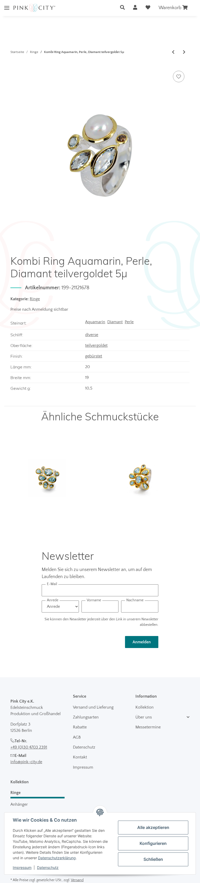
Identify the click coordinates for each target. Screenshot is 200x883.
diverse (91, 334)
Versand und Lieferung (93, 707)
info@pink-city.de (26, 762)
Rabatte (80, 727)
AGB (77, 737)
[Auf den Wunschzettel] (178, 76)
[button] (122, 8)
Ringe (35, 299)
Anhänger (19, 804)
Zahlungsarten (86, 717)
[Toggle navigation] (6, 4)
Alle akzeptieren (153, 827)
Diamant (115, 322)
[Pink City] (34, 8)
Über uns (143, 717)
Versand (77, 880)
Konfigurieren (153, 843)
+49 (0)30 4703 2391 (28, 747)
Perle (129, 322)
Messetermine (148, 727)
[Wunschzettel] (147, 8)
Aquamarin (95, 322)
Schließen (153, 859)
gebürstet (93, 356)
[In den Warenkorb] (14, 64)
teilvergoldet (96, 345)
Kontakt (80, 757)
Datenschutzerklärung (57, 858)
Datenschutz (84, 747)
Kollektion (144, 707)
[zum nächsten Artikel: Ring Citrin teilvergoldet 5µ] (184, 52)
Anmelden (142, 642)
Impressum (83, 767)
